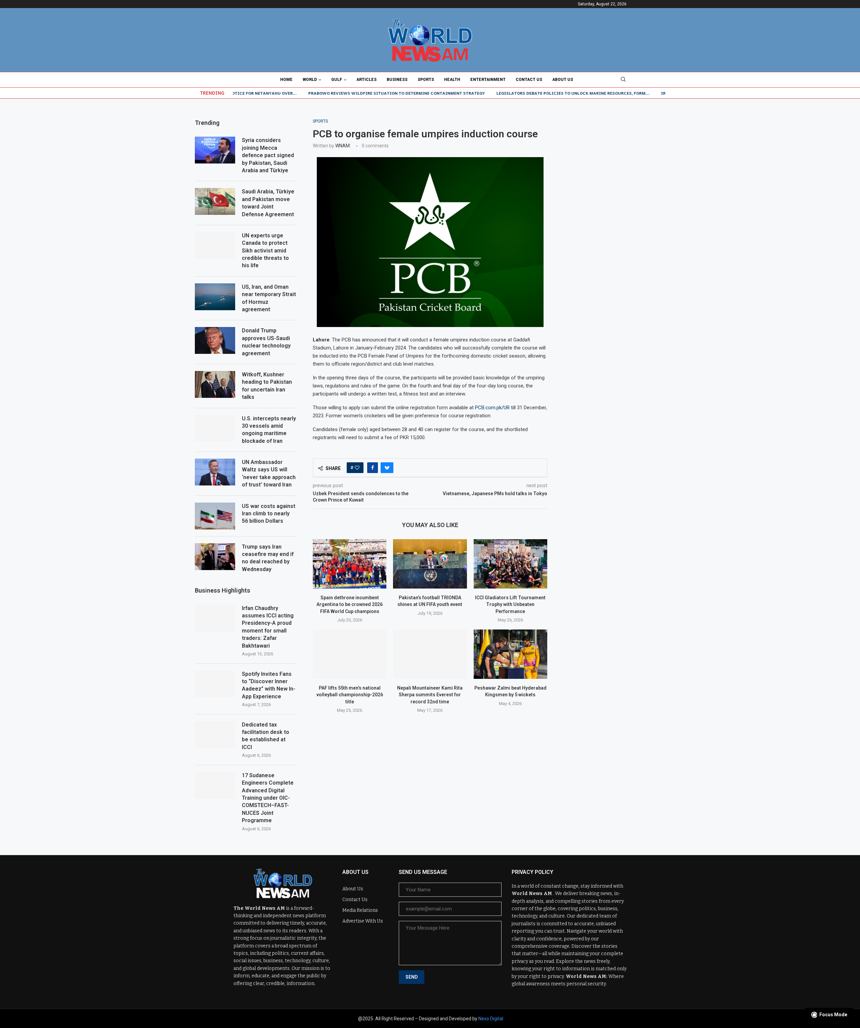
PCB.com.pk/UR (492, 408)
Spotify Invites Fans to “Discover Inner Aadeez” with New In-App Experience (268, 685)
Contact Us (529, 79)
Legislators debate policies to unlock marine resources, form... (537, 93)
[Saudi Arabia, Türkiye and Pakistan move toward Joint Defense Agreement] (215, 201)
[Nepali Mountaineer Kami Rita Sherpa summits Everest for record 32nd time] (430, 654)
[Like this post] (357, 467)
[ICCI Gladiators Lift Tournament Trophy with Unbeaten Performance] (510, 563)
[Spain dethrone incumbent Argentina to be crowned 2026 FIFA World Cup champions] (349, 563)
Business (397, 79)
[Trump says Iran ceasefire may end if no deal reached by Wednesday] (215, 556)
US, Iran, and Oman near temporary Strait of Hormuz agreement (269, 298)
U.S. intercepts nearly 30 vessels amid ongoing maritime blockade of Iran (269, 429)
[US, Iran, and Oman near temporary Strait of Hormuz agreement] (215, 296)
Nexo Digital (490, 1018)
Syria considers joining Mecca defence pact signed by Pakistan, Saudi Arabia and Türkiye (268, 155)
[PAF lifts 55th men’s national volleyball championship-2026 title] (349, 654)
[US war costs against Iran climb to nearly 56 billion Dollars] (215, 516)
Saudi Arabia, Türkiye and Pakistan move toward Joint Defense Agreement (268, 202)
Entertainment (488, 79)
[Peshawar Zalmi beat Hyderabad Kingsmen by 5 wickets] (510, 654)
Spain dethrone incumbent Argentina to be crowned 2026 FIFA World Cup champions (349, 604)
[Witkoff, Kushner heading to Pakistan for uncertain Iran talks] (215, 384)
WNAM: (343, 145)
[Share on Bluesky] (387, 467)
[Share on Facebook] (372, 467)
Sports (426, 79)
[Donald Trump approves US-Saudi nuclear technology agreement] (215, 340)
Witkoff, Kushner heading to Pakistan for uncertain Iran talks (267, 385)
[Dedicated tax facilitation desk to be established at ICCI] (215, 734)
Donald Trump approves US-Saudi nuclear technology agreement (266, 341)
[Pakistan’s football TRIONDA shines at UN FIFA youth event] (430, 563)
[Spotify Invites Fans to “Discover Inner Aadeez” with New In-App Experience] (215, 683)
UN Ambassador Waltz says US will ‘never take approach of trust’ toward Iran (269, 473)
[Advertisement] (614, 161)
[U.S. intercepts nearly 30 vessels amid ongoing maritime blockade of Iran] (215, 428)
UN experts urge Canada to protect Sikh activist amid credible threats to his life (265, 250)
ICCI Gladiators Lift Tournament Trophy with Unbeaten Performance (510, 604)
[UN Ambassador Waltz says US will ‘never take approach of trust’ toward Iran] (215, 472)
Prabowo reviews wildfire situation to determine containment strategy (361, 93)
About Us (562, 79)
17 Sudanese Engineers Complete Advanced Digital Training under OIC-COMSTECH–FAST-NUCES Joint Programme (268, 798)
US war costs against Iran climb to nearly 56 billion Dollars (268, 513)
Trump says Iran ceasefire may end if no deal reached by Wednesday (268, 558)
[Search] (623, 79)
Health (452, 79)
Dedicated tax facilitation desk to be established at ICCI (265, 735)
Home (286, 79)
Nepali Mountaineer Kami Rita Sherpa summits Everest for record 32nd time (430, 694)
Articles (366, 79)
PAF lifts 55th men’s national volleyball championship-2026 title (349, 694)
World (310, 79)
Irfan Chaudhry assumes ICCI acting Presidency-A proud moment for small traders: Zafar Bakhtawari (268, 627)
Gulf (336, 79)
